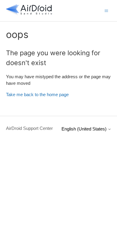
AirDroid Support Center (29, 128)
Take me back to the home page (37, 94)
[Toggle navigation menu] (106, 10)
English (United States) (85, 128)
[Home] (29, 13)
